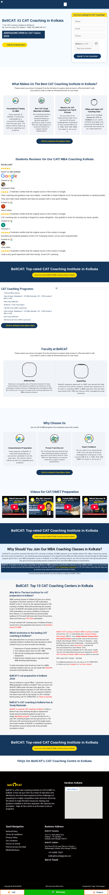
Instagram (73, 664)
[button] (65, 4)
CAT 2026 (29, 618)
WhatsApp (60, 892)
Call (13, 892)
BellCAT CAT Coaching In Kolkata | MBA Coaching (73, 632)
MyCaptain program (22, 716)
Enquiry (100, 892)
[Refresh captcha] (96, 43)
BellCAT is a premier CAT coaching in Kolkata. (26, 709)
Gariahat (87, 634)
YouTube (82, 664)
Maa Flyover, (79, 645)
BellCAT (48, 668)
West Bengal (60, 636)
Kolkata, (94, 634)
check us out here (45, 697)
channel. (89, 664)
